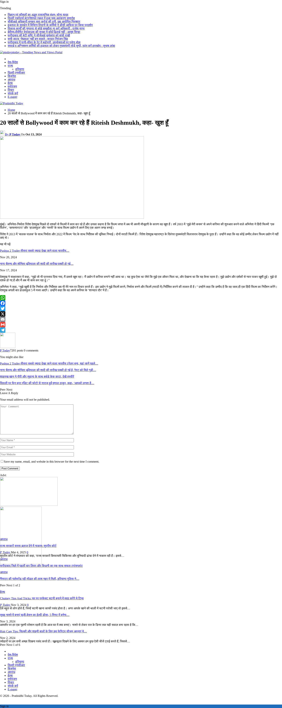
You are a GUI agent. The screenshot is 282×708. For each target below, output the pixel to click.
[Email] (141, 319)
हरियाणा (19, 69)
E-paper (12, 96)
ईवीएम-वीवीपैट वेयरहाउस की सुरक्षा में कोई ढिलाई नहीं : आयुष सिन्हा (44, 32)
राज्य (10, 65)
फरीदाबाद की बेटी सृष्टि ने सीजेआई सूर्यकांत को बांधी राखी (39, 35)
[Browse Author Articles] (7, 347)
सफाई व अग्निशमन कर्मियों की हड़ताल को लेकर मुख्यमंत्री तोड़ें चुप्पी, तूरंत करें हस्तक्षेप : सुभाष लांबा (61, 45)
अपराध (11, 79)
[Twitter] (141, 308)
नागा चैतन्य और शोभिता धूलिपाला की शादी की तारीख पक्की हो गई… (36, 263)
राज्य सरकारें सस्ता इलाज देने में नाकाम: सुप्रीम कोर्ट (28, 545)
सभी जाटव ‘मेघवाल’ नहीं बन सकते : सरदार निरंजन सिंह (38, 38)
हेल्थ (10, 83)
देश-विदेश (13, 62)
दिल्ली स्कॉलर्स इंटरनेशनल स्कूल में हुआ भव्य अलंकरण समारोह (41, 18)
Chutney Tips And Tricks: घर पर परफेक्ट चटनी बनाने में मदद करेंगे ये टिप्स (42, 598)
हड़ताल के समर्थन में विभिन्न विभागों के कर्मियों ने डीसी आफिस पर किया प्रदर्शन (50, 25)
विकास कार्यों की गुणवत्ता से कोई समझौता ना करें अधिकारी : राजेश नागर (46, 28)
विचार (11, 90)
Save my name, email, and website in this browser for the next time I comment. (51, 461)
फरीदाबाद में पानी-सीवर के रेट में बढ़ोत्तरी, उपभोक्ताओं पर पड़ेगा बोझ (44, 42)
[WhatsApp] (141, 297)
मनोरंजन (12, 86)
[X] (141, 314)
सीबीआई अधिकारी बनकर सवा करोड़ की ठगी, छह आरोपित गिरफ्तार (44, 21)
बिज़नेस (12, 76)
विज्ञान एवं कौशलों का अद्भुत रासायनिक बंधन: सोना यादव (38, 14)
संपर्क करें (13, 93)
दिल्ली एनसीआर (16, 72)
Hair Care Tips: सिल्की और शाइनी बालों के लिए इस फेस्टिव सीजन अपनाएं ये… (43, 631)
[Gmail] (141, 324)
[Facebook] (141, 303)
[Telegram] (141, 330)
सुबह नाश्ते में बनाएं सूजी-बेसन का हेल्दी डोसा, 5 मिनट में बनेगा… (34, 614)
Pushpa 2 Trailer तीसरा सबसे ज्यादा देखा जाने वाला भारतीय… (34, 250)
